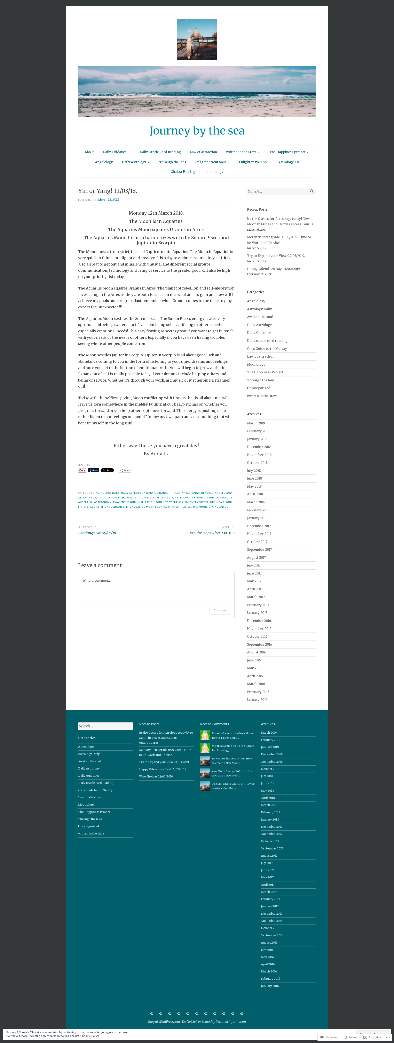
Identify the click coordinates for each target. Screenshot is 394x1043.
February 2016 (258, 692)
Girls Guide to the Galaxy (267, 349)
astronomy (102, 502)
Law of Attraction (203, 152)
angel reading (202, 492)
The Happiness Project (265, 372)
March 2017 (256, 597)
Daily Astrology (134, 162)
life (212, 502)
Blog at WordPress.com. (164, 1022)
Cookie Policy (90, 1035)
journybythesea (197, 502)
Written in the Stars (241, 152)
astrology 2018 (203, 497)
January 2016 (257, 700)
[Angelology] (206, 1014)
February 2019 (258, 431)
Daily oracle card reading (267, 341)
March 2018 (256, 502)
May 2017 (254, 581)
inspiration (146, 502)
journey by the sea (169, 502)
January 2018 (257, 518)
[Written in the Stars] (188, 1014)
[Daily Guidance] (161, 1014)
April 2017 (255, 589)
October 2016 (257, 636)
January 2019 (257, 439)
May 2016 (254, 668)
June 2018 (254, 478)
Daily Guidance (115, 152)
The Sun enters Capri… (226, 783)
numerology (213, 172)
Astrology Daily (107, 492)
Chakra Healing (183, 172)
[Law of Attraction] (179, 1014)
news (220, 502)
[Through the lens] (224, 1014)
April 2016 (255, 676)
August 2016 (256, 652)
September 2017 (259, 550)
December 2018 (259, 447)
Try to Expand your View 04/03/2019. (276, 256)
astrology (183, 497)
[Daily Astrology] (215, 1014)
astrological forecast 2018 (153, 497)
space (91, 506)
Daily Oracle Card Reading (160, 152)
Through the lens (172, 162)
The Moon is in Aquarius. (211, 506)
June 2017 (254, 573)
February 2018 (258, 510)
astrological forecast (114, 497)
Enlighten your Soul (210, 162)
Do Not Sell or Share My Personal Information (214, 1022)
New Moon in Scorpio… (226, 758)
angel (186, 492)
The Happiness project (287, 152)
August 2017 (256, 558)
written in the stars (262, 396)
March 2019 (256, 423)
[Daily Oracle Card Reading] (170, 1014)
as (79, 497)
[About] (152, 1014)
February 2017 (258, 605)
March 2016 (256, 684)
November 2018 (259, 455)
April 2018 (255, 494)
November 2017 (259, 534)
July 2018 (254, 471)
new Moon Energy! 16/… (226, 771)
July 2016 (254, 660)
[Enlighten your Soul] (233, 1014)
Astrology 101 (288, 162)
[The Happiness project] (197, 1014)
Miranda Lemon (222, 733)
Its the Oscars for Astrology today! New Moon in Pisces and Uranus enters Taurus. (166, 737)
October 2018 (257, 463)
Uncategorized (258, 388)
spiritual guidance (110, 506)
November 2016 (259, 629)
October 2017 (257, 542)
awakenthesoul (124, 502)
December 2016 (259, 621)
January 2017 (257, 613)
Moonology (256, 364)
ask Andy (89, 497)
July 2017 (254, 565)
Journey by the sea (197, 130)
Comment (220, 610)
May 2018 (254, 486)
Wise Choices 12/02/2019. (156, 776)
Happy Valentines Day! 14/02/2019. (274, 269)
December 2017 (259, 526)
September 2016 (259, 644)
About (89, 152)
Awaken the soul (260, 317)
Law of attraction (260, 356)
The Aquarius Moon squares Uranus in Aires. (158, 506)
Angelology (104, 162)
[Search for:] (281, 192)
